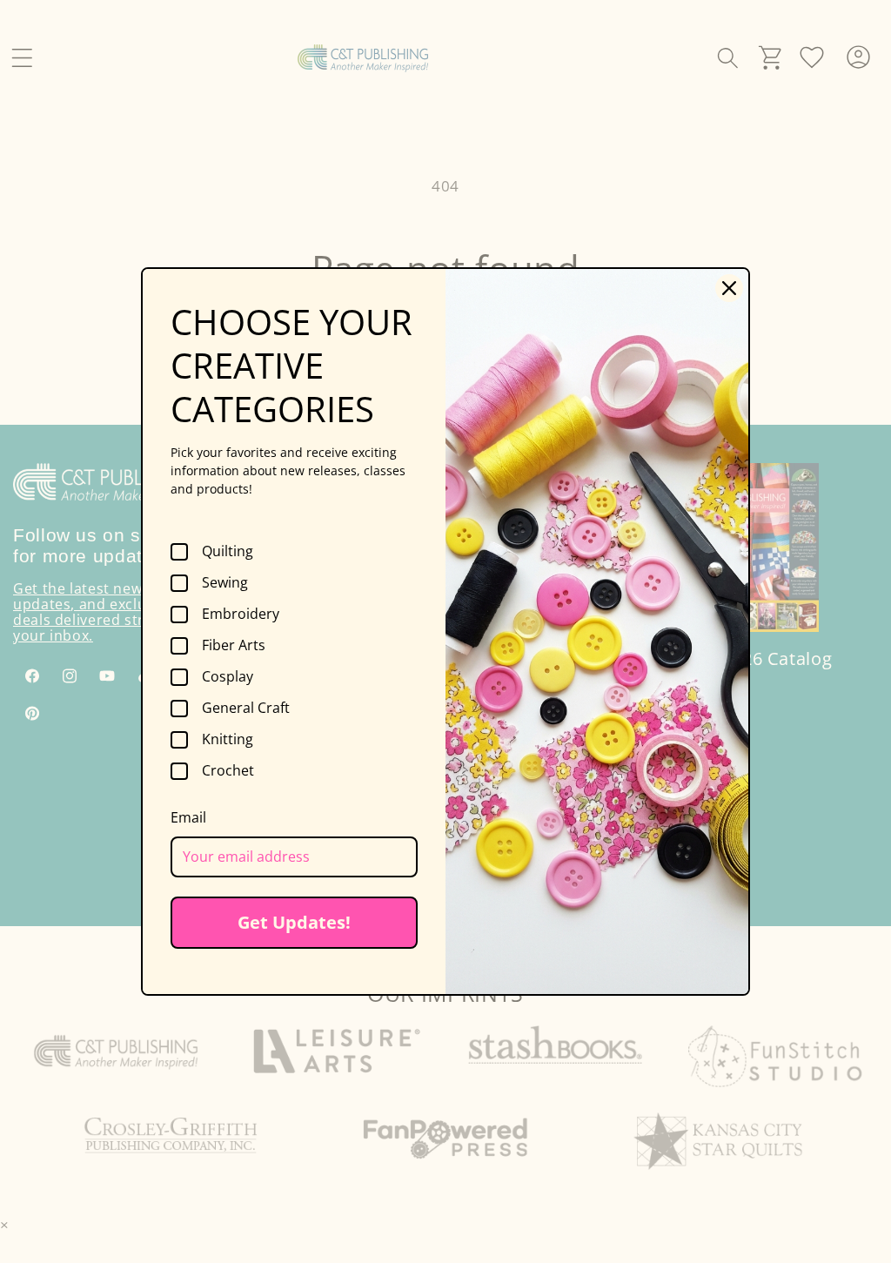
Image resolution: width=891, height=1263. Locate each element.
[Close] (729, 288)
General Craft (246, 708)
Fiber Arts (233, 646)
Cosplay (227, 677)
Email (188, 817)
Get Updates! (294, 922)
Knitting (227, 740)
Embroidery (240, 614)
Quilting (227, 552)
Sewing (225, 583)
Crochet (228, 771)
